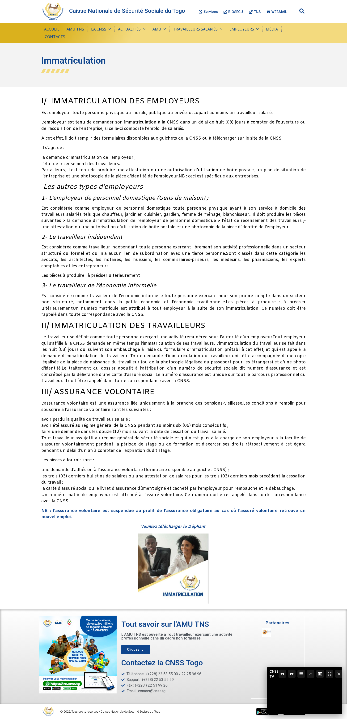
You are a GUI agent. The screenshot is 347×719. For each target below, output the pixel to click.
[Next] (292, 674)
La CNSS (98, 29)
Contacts (55, 36)
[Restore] (310, 674)
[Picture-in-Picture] (320, 674)
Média (272, 29)
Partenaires (277, 623)
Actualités (129, 29)
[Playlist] (301, 674)
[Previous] (282, 674)
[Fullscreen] (329, 674)
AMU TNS (75, 29)
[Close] (339, 674)
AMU (156, 29)
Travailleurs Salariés (195, 29)
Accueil (51, 29)
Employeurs (241, 29)
